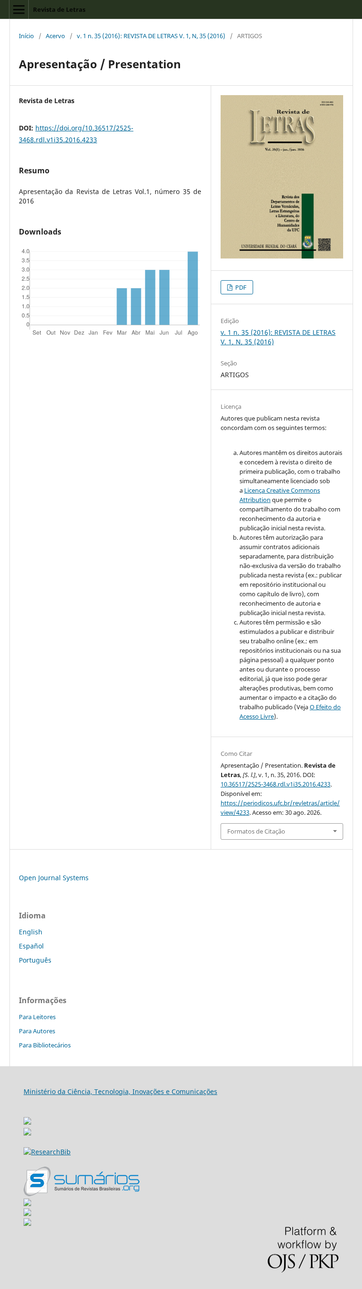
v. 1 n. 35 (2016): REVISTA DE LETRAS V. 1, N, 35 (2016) (151, 36)
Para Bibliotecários (45, 1045)
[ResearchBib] (47, 1151)
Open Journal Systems (54, 877)
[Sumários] (82, 1193)
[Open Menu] (18, 9)
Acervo (55, 36)
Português (35, 960)
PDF (240, 287)
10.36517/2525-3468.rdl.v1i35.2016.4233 (275, 784)
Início (26, 36)
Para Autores (37, 1031)
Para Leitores (37, 1017)
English (30, 931)
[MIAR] (27, 1118)
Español (31, 945)
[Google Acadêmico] (27, 1213)
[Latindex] (27, 1223)
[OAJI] (27, 1203)
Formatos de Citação (256, 831)
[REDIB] (27, 1132)
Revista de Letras (59, 9)
